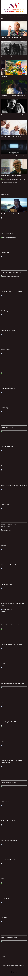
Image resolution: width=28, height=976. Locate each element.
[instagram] (11, 972)
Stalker (3, 648)
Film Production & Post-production (13, 3)
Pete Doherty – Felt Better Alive (9, 198)
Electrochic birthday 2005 (7, 922)
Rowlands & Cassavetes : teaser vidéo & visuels (13, 99)
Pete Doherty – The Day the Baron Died (11, 80)
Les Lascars (4, 353)
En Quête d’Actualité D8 (7, 569)
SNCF (2, 726)
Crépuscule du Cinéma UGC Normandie (10, 140)
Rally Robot (4, 61)
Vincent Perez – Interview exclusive (10, 160)
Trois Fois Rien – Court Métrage (9, 121)
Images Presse (5, 237)
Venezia (3, 530)
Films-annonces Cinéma (7, 41)
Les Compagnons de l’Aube (8, 825)
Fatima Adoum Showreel (7, 767)
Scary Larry (4, 392)
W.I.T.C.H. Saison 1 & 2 (6, 844)
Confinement (4, 450)
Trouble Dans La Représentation (9, 609)
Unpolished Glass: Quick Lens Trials (10, 276)
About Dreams (4, 334)
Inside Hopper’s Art (6, 412)
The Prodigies (4, 295)
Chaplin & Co (4, 786)
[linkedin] (13, 972)
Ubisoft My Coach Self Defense (9, 706)
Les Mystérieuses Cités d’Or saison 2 (10, 629)
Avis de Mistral (5, 179)
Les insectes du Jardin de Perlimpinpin (10, 668)
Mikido (2, 863)
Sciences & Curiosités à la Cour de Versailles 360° (13, 745)
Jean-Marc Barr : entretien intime (9, 22)
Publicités (3, 902)
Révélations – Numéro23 (7, 549)
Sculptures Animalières (7, 373)
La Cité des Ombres (6, 218)
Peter (2, 687)
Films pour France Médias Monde (9, 257)
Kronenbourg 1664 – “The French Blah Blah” (12, 588)
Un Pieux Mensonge (6, 431)
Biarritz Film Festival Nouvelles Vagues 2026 (12, 1)
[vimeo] (16, 972)
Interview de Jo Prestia (7, 315)
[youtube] (14, 972)
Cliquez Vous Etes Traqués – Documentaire (12, 509)
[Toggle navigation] (26, 3)
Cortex (3, 941)
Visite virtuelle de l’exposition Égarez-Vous (12, 470)
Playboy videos (5, 489)
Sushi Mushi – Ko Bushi (7, 805)
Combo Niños (4, 883)
